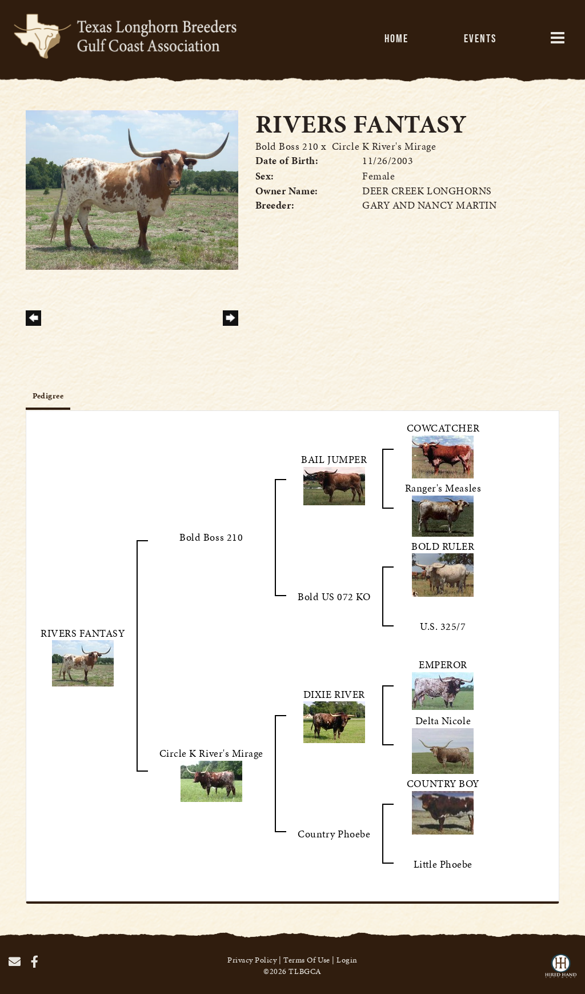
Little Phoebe (443, 864)
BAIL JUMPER (334, 459)
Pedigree (48, 395)
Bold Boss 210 (287, 146)
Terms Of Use (306, 960)
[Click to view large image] (132, 188)
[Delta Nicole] (443, 749)
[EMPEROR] (443, 689)
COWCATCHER (443, 428)
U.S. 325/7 (443, 626)
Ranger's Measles (443, 488)
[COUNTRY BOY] (443, 811)
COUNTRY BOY (443, 783)
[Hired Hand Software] (560, 971)
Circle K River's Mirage (384, 146)
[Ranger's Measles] (443, 514)
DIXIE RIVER (334, 694)
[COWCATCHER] (443, 455)
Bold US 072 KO (334, 596)
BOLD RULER (442, 546)
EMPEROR (443, 664)
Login (347, 960)
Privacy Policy (252, 960)
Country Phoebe (334, 834)
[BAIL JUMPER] (334, 484)
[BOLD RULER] (443, 573)
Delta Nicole (443, 720)
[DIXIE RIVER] (334, 721)
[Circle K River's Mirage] (211, 780)
